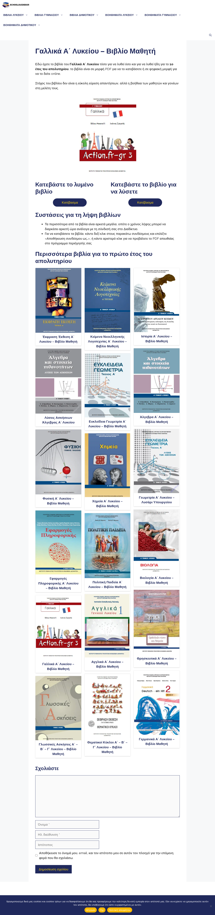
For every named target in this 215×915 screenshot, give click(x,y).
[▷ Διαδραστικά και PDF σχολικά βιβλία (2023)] (15, 5)
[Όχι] (210, 906)
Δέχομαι (90, 910)
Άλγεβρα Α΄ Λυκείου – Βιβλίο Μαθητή (156, 419)
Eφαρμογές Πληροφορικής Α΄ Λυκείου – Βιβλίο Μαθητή (58, 583)
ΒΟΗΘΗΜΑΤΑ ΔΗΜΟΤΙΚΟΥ (19, 25)
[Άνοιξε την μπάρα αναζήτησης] (210, 35)
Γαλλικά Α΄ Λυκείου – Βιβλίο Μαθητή (58, 666)
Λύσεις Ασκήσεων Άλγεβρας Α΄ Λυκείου (58, 420)
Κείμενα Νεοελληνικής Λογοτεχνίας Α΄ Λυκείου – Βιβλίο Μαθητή (107, 341)
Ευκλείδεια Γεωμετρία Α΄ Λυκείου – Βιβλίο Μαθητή (107, 424)
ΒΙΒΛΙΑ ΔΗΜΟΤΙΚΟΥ (82, 15)
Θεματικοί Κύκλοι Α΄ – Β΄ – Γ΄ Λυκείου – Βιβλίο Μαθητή (107, 747)
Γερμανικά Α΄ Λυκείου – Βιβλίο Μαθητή (157, 741)
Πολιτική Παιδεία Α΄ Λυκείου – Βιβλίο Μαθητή (107, 584)
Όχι (102, 910)
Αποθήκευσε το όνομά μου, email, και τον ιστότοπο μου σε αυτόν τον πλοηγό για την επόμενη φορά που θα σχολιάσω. (106, 855)
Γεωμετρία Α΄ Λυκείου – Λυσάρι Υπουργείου (157, 500)
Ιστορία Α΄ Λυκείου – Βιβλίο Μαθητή (156, 338)
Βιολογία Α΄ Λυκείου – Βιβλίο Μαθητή (157, 580)
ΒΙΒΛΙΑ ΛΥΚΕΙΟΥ (13, 15)
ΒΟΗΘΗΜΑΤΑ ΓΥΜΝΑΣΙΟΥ (161, 15)
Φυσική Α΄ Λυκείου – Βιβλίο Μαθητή (58, 501)
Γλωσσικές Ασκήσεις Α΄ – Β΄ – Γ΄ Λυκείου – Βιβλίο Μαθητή (58, 749)
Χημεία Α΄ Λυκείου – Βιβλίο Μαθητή (107, 503)
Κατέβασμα (70, 202)
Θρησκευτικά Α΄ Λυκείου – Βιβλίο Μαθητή (157, 661)
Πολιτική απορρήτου (120, 910)
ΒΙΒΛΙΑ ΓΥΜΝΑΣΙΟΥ (47, 15)
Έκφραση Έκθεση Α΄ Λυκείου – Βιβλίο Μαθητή (58, 339)
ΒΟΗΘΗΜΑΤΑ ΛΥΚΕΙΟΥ (119, 15)
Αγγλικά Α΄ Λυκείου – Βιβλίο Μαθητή (107, 664)
